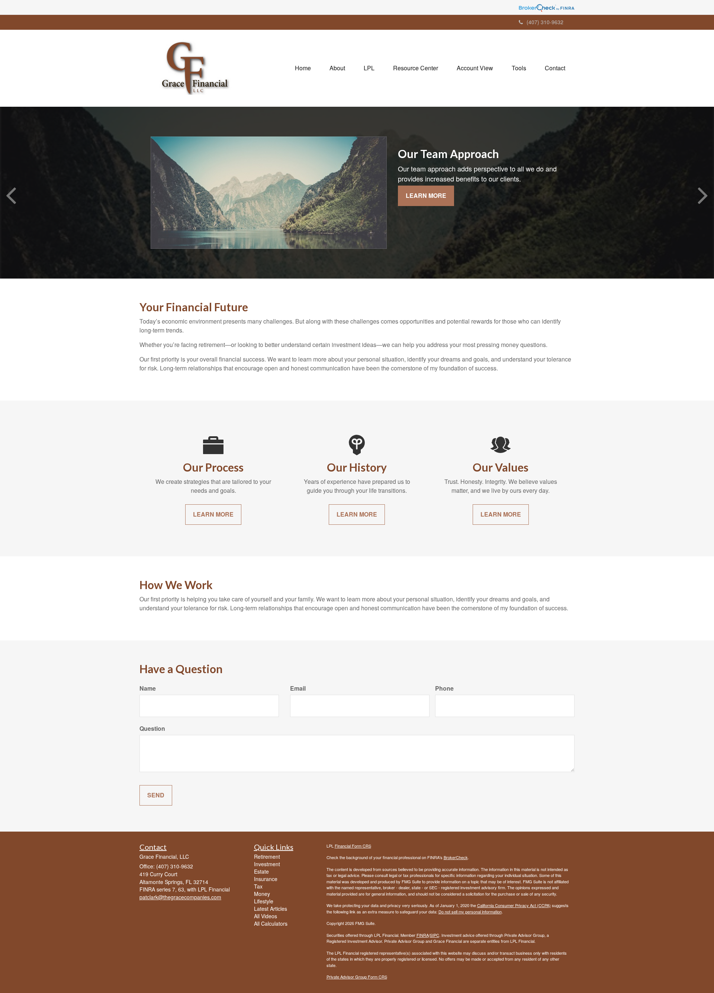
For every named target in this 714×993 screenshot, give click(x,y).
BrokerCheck (456, 857)
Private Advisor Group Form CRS (357, 977)
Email (298, 688)
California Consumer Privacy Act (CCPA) (514, 905)
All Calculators (270, 923)
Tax (258, 886)
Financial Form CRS (353, 846)
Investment (267, 864)
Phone (444, 688)
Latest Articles (270, 908)
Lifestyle (263, 901)
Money (262, 893)
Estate (261, 871)
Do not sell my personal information (470, 912)
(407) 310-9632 (545, 22)
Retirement (267, 856)
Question (152, 728)
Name (147, 688)
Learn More (426, 195)
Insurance (265, 879)
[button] (337, 68)
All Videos (265, 916)
